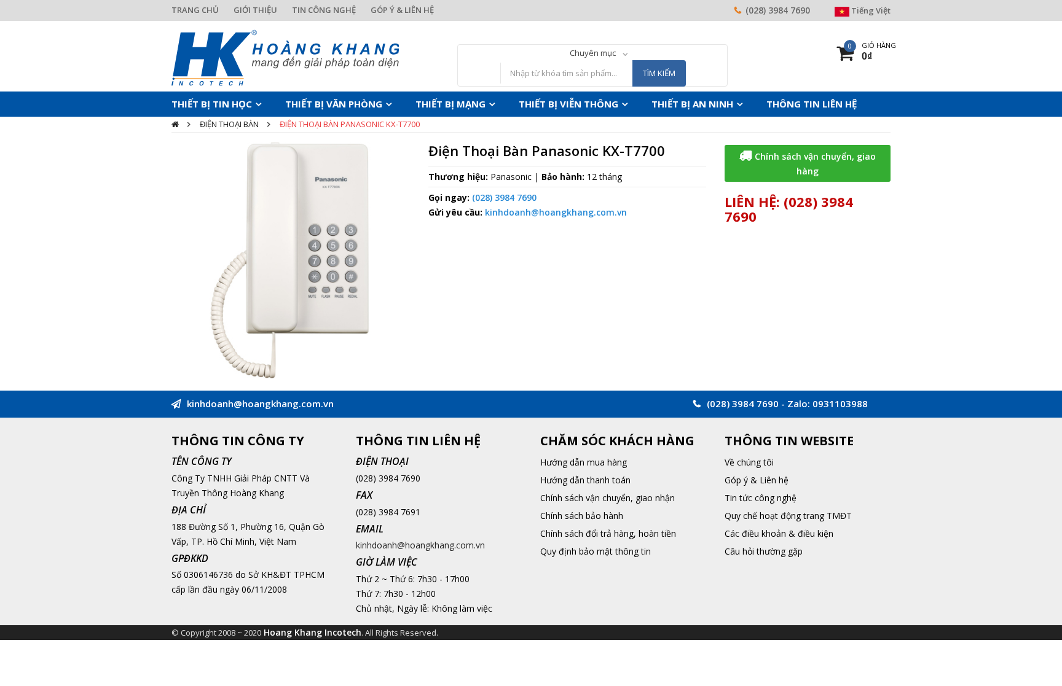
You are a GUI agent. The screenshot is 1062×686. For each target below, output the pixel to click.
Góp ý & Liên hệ (757, 480)
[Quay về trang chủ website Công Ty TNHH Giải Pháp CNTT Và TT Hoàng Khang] (285, 57)
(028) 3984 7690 (777, 10)
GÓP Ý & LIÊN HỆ (402, 9)
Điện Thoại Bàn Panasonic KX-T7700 (350, 124)
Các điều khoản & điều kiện (779, 533)
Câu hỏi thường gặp (764, 551)
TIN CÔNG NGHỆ (324, 9)
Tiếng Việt (870, 10)
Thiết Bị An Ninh (634, 103)
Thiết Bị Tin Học (205, 103)
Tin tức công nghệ (760, 498)
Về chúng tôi (749, 462)
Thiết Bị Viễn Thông (524, 103)
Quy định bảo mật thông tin (595, 551)
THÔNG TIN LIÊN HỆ (740, 103)
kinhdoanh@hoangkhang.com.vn (556, 212)
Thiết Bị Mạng (418, 103)
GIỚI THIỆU (255, 9)
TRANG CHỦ (195, 9)
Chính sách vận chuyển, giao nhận (607, 498)
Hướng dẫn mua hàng (583, 462)
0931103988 (840, 403)
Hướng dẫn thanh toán (585, 480)
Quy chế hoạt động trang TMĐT (788, 515)
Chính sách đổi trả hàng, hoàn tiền (608, 533)
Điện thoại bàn (229, 124)
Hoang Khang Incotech (312, 632)
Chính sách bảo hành (581, 515)
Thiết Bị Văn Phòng (314, 103)
